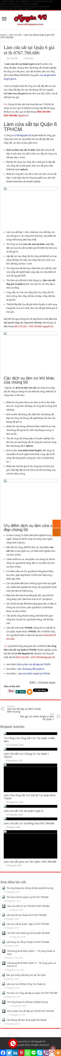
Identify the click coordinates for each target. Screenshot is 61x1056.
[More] (30, 692)
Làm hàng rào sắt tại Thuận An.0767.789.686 (27, 942)
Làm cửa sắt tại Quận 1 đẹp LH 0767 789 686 (27, 924)
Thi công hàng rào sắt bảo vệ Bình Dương (27, 1002)
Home (3, 35)
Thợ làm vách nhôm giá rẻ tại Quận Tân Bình (28, 933)
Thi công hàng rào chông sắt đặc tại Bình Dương (29, 888)
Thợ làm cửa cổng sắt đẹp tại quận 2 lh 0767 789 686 (31, 993)
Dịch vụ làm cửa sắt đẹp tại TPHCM (33, 664)
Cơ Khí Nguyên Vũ (21, 135)
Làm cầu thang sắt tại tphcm (30, 669)
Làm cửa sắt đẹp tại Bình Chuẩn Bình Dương (24, 709)
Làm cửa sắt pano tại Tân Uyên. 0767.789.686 (30, 861)
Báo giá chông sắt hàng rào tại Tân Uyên (26, 975)
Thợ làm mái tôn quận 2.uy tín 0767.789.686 (27, 897)
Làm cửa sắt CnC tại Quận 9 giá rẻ (23, 810)
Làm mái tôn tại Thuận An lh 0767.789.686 (26, 915)
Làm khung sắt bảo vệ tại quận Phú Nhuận (26, 1020)
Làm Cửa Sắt (15, 35)
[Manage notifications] (53, 1048)
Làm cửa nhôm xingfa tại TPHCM (34, 673)
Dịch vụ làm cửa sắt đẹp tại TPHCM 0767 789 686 (30, 1011)
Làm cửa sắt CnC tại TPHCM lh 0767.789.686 (28, 906)
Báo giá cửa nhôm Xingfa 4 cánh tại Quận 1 (37, 717)
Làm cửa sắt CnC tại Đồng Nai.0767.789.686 (29, 823)
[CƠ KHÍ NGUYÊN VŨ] (30, 19)
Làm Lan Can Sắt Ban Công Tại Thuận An (25, 984)
